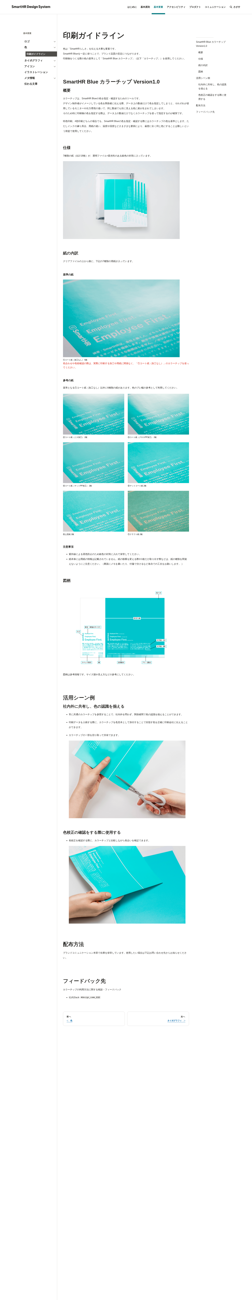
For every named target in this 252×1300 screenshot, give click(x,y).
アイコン (29, 66)
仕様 (200, 59)
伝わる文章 (30, 83)
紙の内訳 (203, 65)
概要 (200, 52)
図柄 (200, 71)
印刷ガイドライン (36, 54)
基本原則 (145, 7)
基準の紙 (68, 274)
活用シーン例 (203, 78)
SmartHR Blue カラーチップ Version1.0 (211, 44)
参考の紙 (68, 380)
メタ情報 (29, 78)
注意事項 (68, 546)
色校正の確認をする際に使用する (212, 97)
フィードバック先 (205, 112)
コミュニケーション (215, 7)
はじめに (132, 7)
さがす (236, 7)
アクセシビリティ (176, 7)
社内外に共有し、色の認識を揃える (212, 86)
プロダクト (195, 7)
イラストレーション (36, 72)
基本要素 (158, 7)
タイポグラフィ (33, 60)
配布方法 (200, 105)
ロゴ (27, 41)
